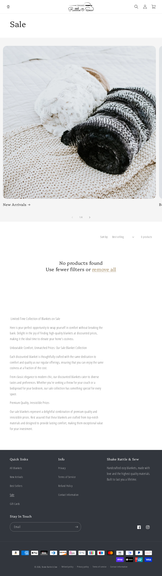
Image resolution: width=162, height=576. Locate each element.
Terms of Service (67, 477)
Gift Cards (15, 504)
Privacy (62, 468)
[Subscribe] (76, 527)
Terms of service (99, 566)
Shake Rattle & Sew (49, 566)
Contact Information (68, 495)
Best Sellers (16, 486)
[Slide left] (72, 217)
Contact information (119, 566)
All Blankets (16, 468)
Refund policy (67, 566)
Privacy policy (83, 566)
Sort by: (104, 237)
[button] (8, 6)
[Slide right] (89, 217)
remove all (104, 269)
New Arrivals (14, 204)
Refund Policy (65, 486)
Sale (12, 495)
